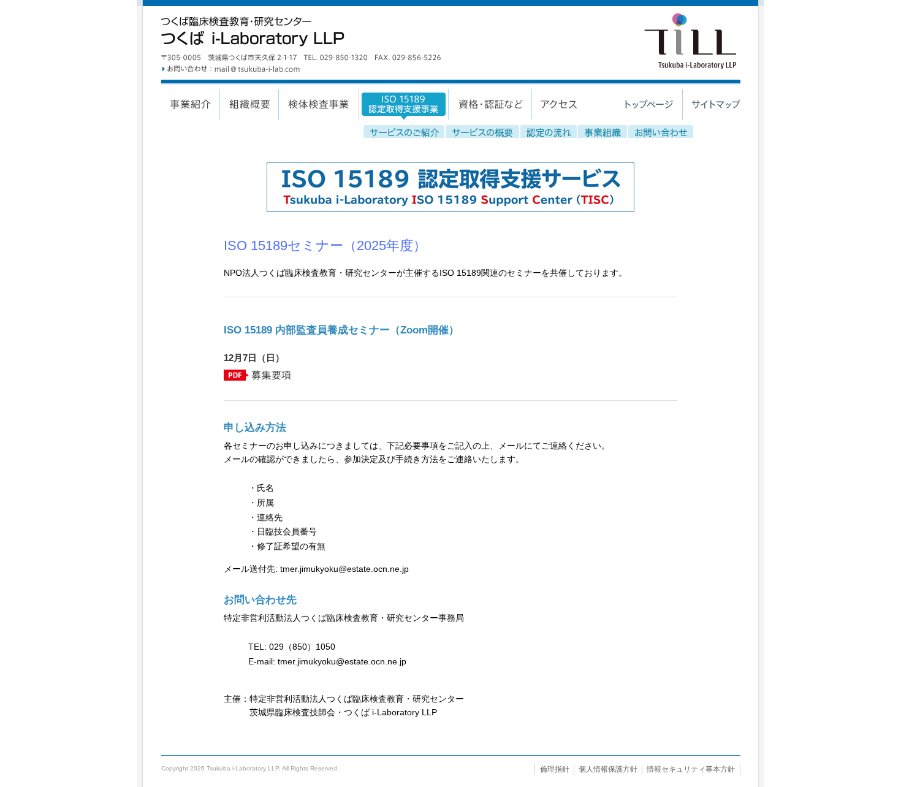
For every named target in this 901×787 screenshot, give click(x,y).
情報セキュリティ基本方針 (691, 769)
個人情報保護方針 (608, 769)
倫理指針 (554, 769)
